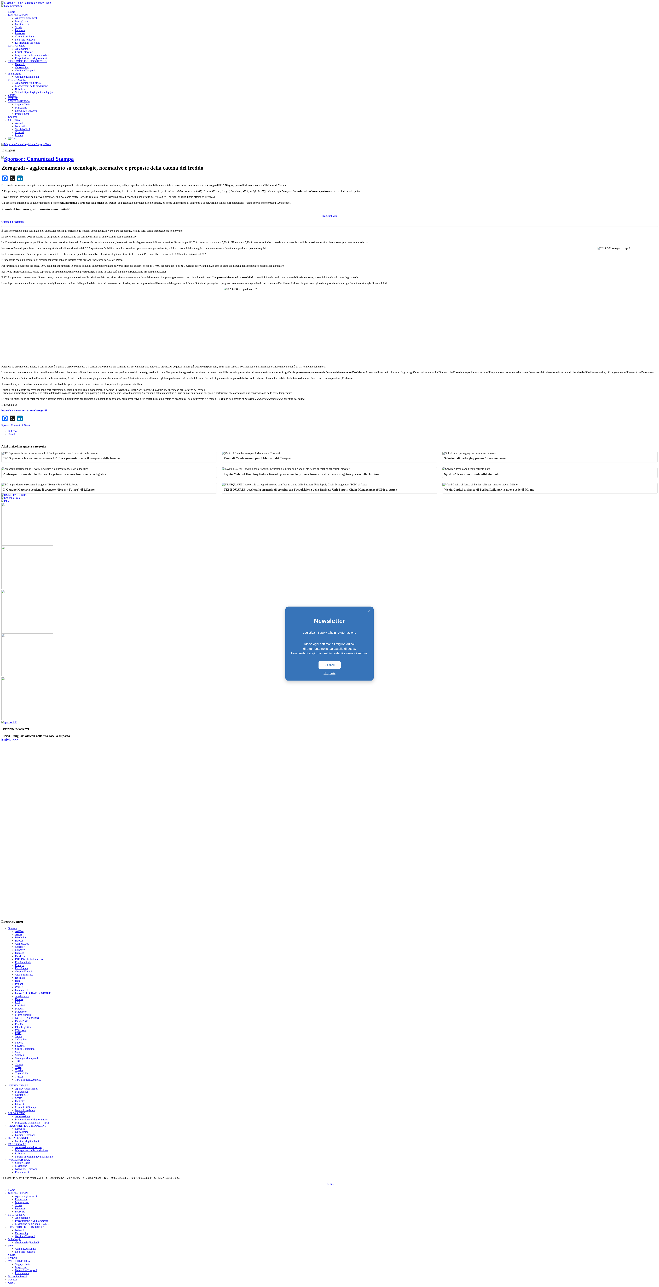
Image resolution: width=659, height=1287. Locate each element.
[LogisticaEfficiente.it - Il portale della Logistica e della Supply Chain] (26, 2)
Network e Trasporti (26, 110)
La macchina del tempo (27, 42)
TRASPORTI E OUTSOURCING (27, 61)
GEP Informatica (24, 974)
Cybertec (20, 949)
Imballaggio (14, 73)
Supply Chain (22, 104)
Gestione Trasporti (25, 70)
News (11, 1245)
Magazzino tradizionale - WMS (32, 55)
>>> (9, 739)
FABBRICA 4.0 (17, 79)
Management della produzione (31, 85)
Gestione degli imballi (27, 76)
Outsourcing (21, 67)
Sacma (18, 1036)
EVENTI (13, 98)
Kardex (19, 999)
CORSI (12, 95)
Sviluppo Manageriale (27, 1058)
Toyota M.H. (22, 1073)
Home (11, 11)
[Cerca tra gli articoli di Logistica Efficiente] (12, 138)
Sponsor (12, 116)
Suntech (19, 1054)
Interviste (20, 33)
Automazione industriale (28, 82)
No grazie (330, 673)
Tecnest (19, 1064)
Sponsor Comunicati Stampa (16, 425)
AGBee (19, 931)
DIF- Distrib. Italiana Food (29, 959)
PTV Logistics (23, 1027)
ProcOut (19, 1024)
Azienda (19, 123)
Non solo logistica (25, 39)
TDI (17, 1061)
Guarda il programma (13, 221)
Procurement (22, 113)
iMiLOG (20, 986)
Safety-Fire (21, 1039)
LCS (17, 1002)
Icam (17, 980)
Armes (18, 934)
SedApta (20, 1045)
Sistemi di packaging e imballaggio (34, 92)
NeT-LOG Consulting (27, 1017)
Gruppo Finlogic (24, 971)
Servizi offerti (22, 129)
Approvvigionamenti (26, 17)
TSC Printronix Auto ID (28, 1079)
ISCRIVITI (330, 665)
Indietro (12, 430)
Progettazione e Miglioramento (31, 58)
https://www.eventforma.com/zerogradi (24, 410)
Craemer (19, 946)
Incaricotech (21, 990)
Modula (19, 1008)
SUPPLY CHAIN (18, 14)
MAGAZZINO (16, 45)
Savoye (19, 1042)
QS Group (20, 1030)
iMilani (19, 983)
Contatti (19, 132)
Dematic (19, 952)
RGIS (18, 1033)
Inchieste (20, 30)
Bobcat (19, 940)
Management (22, 21)
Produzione (21, 1199)
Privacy (19, 135)
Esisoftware (21, 968)
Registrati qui (329, 215)
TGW (18, 1067)
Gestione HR (22, 24)
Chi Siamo (14, 119)
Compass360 (22, 943)
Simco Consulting (24, 1048)
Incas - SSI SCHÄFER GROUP (33, 993)
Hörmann (20, 977)
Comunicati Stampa (25, 36)
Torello (19, 1070)
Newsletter (21, 126)
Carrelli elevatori (24, 51)
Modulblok (21, 1011)
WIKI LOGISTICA (19, 101)
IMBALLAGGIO (18, 1138)
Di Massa (20, 956)
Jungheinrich (22, 996)
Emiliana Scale (23, 962)
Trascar (19, 1076)
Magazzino (21, 107)
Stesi (17, 1051)
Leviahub (20, 1005)
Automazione (22, 48)
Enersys (19, 965)
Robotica (20, 89)
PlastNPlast (21, 1020)
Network (20, 64)
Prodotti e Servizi (17, 1276)
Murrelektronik (23, 1014)
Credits (329, 1184)
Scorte (18, 27)
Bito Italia (20, 937)
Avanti (11, 434)
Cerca (11, 1282)
